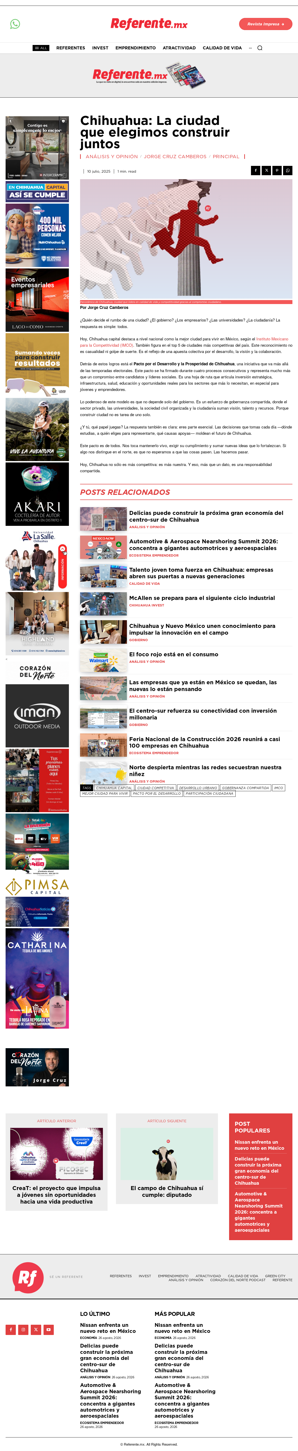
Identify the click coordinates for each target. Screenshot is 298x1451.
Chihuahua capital (114, 788)
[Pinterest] (277, 170)
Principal (226, 156)
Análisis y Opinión (112, 156)
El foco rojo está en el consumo (173, 654)
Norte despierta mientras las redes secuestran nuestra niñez (205, 770)
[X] (266, 170)
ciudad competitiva (155, 788)
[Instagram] (23, 1330)
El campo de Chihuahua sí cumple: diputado (167, 1191)
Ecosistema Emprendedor (154, 555)
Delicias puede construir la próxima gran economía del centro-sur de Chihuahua (206, 516)
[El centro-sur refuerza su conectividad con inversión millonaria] (103, 716)
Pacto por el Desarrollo (157, 793)
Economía (88, 1338)
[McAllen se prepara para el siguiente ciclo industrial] (103, 604)
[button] (259, 47)
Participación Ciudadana (210, 793)
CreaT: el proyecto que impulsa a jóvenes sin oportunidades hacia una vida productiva (56, 1195)
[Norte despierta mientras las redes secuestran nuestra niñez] (103, 773)
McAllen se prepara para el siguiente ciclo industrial (202, 598)
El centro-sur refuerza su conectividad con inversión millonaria (203, 714)
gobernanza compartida (245, 788)
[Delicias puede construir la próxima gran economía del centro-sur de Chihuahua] (103, 518)
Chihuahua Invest (146, 605)
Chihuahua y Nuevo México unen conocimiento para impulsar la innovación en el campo (202, 629)
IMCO (278, 788)
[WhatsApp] (287, 170)
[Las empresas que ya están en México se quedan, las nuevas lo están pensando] (103, 688)
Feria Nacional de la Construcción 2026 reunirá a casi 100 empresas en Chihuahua (204, 742)
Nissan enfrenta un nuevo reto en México (259, 1145)
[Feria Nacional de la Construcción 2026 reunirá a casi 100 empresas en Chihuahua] (103, 745)
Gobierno (138, 640)
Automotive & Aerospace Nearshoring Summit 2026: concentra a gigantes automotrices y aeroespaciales (203, 544)
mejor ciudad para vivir (105, 793)
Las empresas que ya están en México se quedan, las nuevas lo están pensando (203, 685)
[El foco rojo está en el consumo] (103, 660)
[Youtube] (49, 1330)
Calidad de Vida (144, 583)
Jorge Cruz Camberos (175, 156)
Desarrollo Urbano (198, 788)
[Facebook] (255, 170)
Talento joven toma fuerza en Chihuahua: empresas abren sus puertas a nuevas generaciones (201, 573)
